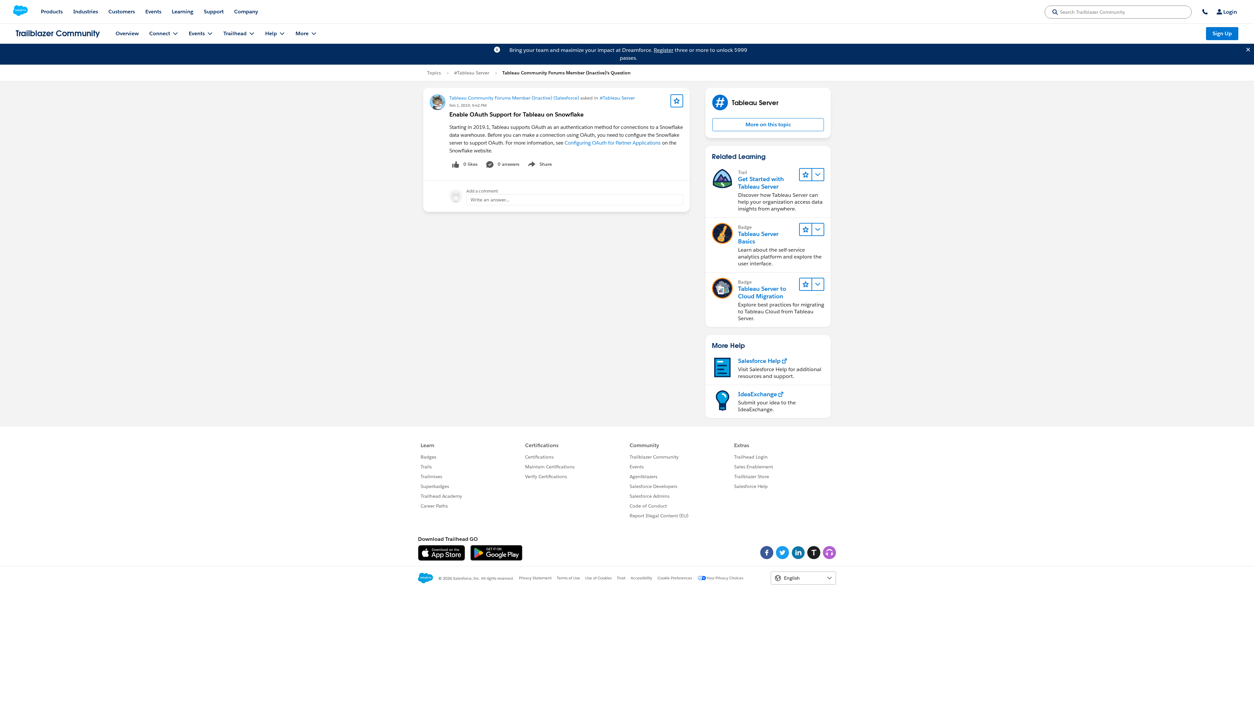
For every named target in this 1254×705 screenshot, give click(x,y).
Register (663, 50)
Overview (127, 33)
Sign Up (1222, 33)
